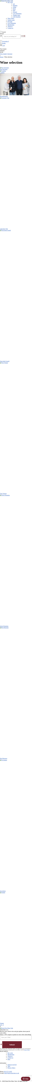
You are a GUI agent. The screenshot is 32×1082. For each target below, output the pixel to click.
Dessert (15, 12)
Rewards (10, 21)
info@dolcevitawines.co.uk (11, 1073)
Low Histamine (12, 23)
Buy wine (10, 2)
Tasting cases (16, 15)
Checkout (9, 54)
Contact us (10, 28)
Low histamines (17, 13)
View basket (3, 54)
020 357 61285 (8, 1071)
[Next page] (0, 1026)
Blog (9, 1059)
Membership (11, 25)
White (14, 7)
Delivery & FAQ (12, 1064)
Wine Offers (11, 18)
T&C (9, 1066)
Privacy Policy (27, 1050)
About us (10, 26)
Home (1, 57)
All (14, 4)
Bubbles (15, 5)
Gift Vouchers (16, 17)
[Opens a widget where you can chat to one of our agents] (25, 1079)
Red (14, 10)
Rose (14, 9)
